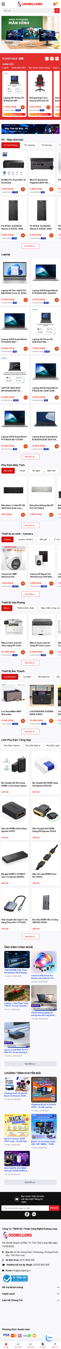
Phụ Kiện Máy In (33, 745)
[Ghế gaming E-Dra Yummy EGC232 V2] (40, 83)
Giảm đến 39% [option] (13, 67)
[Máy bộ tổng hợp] (30, 129)
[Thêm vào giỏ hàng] (23, 107)
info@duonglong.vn (21, 1270)
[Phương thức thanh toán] (19, 1335)
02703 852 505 (41, 1264)
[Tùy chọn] (48, 107)
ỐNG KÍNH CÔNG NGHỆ (18, 947)
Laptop (5, 254)
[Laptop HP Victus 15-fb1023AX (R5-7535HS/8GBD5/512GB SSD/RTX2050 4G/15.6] (14, 83)
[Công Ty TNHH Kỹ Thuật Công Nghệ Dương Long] (30, 4)
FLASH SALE (10, 58)
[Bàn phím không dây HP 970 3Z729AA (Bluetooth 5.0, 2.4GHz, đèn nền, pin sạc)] (42, 489)
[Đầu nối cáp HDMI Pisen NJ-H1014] (45, 856)
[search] (57, 10)
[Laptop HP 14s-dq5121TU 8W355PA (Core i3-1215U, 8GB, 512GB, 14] (14, 273)
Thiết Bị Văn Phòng (13, 602)
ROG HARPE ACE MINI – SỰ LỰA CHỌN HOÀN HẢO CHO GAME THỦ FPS (17, 1169)
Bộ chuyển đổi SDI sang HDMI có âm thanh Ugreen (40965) (14, 786)
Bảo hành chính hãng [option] (33, 67)
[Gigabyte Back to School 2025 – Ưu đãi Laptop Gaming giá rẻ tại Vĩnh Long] (44, 1090)
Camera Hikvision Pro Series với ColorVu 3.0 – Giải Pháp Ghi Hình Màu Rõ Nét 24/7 (43, 976)
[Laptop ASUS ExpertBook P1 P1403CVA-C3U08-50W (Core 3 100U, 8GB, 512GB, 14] (14, 419)
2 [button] (23, 45)
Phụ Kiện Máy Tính (13, 465)
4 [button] (29, 45)
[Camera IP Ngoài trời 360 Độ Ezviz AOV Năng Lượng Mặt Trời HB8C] (42, 558)
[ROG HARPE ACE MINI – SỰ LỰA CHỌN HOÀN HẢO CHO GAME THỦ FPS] (17, 1158)
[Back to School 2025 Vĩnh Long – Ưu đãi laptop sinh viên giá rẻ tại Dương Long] (17, 1125)
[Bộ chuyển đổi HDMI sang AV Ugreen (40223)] (45, 765)
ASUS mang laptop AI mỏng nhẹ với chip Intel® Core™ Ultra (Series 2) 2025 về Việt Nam (43, 1014)
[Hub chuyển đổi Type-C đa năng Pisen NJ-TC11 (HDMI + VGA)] (14, 902)
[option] (30, 32)
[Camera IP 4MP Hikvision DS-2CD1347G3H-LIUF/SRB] (13, 558)
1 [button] (19, 45)
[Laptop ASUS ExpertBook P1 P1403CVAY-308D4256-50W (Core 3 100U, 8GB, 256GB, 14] (14, 322)
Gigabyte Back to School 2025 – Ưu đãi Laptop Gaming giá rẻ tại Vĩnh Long (43, 1105)
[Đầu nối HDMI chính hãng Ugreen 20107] (14, 811)
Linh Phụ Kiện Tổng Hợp (16, 739)
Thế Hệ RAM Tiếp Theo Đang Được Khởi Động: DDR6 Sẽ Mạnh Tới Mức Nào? (16, 971)
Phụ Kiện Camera (12, 745)
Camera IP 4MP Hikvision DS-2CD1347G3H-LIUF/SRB (13, 577)
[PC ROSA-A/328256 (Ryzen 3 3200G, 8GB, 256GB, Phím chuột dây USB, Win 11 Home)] (13, 210)
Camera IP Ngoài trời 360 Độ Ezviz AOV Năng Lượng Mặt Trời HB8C (41, 577)
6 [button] (35, 45)
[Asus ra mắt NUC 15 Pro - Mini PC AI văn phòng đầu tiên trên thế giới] (17, 1035)
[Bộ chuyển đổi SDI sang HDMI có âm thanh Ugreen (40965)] (14, 765)
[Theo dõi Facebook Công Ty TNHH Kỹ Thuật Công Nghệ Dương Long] (27, 1214)
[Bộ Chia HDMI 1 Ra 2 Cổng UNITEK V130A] (45, 902)
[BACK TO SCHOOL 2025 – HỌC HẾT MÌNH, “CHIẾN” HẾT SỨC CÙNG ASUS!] (44, 1127)
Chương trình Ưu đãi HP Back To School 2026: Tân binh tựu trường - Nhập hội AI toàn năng (15, 1094)
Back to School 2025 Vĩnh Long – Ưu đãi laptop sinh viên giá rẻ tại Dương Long (16, 1139)
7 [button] (38, 45)
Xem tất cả (29, 246)
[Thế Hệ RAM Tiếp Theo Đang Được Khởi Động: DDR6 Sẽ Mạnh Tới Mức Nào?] (17, 959)
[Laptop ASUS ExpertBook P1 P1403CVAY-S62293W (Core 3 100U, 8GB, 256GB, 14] (45, 273)
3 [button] (26, 45)
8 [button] (41, 45)
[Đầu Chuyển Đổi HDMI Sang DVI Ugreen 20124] (45, 811)
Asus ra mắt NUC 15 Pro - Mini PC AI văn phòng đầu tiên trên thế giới (17, 1051)
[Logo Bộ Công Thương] (15, 1278)
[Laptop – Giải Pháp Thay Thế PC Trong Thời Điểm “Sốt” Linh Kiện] (17, 993)
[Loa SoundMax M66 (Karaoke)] (13, 695)
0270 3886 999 (27, 1260)
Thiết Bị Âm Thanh (13, 671)
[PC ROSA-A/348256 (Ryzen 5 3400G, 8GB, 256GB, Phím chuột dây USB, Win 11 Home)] (42, 210)
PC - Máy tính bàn (12, 139)
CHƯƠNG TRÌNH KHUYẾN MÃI (22, 1073)
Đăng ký (54, 1208)
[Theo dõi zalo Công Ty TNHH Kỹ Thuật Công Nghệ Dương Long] (34, 1214)
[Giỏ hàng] (54, 4)
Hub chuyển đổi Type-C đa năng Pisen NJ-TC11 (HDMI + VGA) (14, 922)
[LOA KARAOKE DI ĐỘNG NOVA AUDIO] (42, 695)
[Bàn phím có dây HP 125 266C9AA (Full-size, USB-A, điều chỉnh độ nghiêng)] (13, 489)
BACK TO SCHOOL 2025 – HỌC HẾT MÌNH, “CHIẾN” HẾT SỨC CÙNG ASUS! (44, 1142)
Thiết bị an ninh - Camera (17, 533)
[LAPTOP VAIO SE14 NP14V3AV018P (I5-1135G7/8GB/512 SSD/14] (14, 370)
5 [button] (32, 45)
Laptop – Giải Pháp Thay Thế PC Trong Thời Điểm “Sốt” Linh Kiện (16, 1004)
